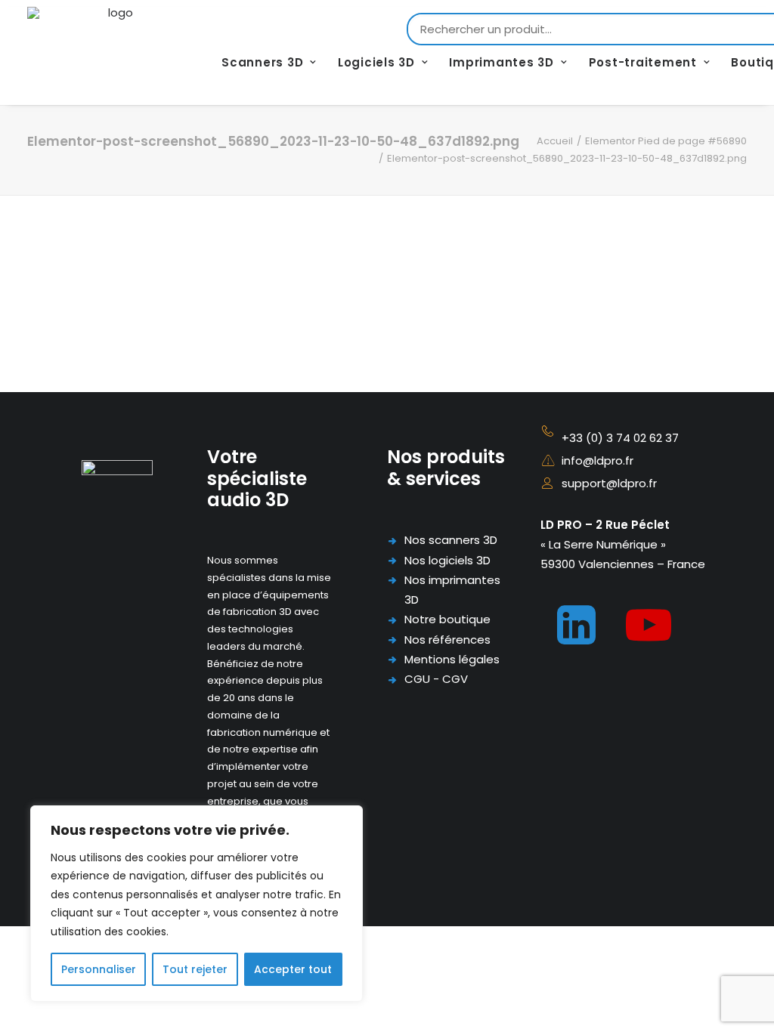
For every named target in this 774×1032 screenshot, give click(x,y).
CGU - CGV (436, 679)
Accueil (555, 141)
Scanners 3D (262, 62)
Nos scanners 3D (450, 540)
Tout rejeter (195, 969)
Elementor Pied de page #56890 (666, 141)
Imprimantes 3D (501, 62)
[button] (576, 640)
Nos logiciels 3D (447, 560)
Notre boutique (447, 619)
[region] (196, 904)
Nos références (447, 639)
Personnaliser (98, 969)
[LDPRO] (114, 37)
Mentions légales (452, 659)
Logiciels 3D (376, 62)
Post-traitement (643, 62)
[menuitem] (269, 62)
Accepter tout (293, 969)
